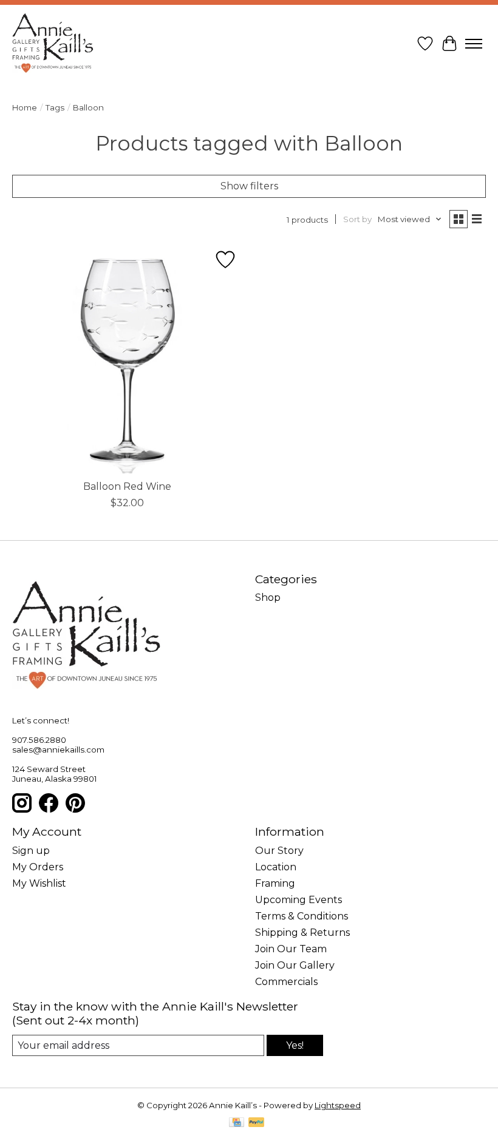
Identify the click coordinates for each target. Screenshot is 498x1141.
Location (275, 867)
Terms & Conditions (301, 916)
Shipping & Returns (302, 932)
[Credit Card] (236, 1123)
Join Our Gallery (295, 965)
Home (24, 107)
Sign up (31, 850)
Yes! (295, 1045)
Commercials (286, 981)
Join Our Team (291, 949)
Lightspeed (338, 1105)
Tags (55, 107)
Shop (268, 597)
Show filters (249, 186)
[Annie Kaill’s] (53, 43)
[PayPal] (256, 1123)
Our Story (279, 850)
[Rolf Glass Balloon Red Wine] (127, 358)
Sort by (357, 219)
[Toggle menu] (474, 44)
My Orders (37, 867)
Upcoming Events (298, 900)
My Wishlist (39, 883)
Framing (275, 883)
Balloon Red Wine (127, 486)
